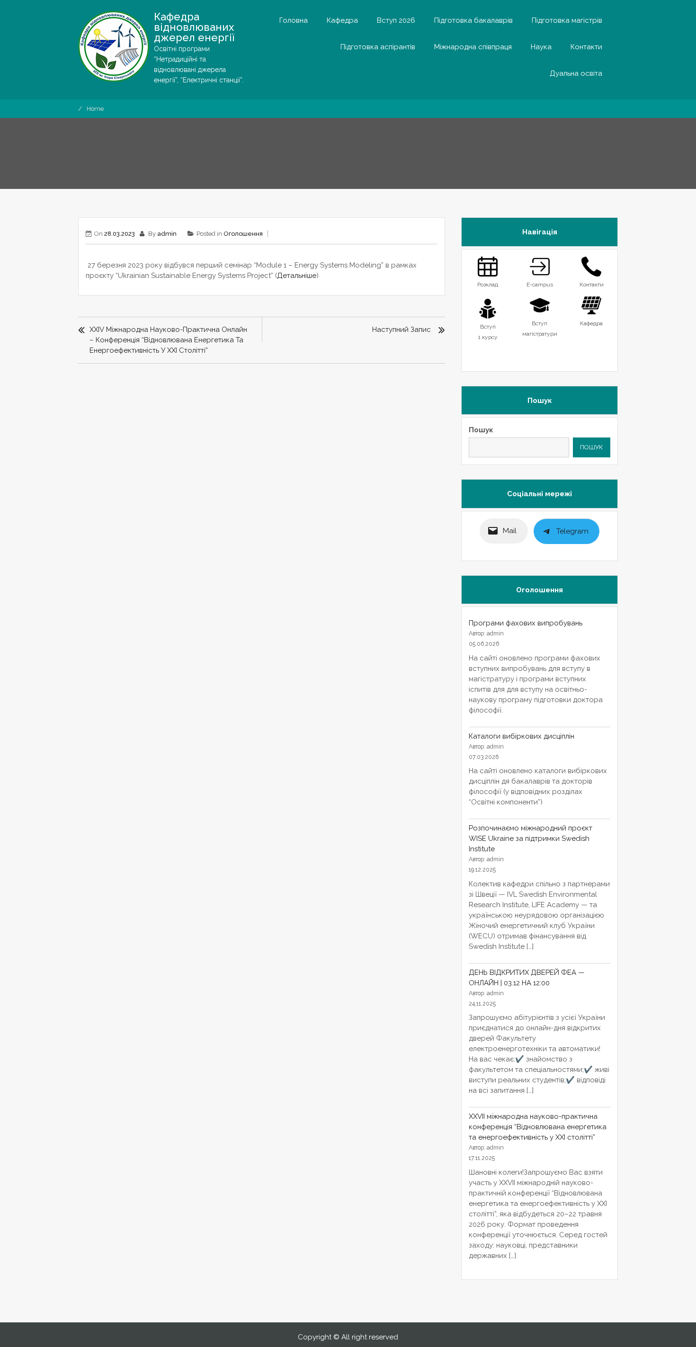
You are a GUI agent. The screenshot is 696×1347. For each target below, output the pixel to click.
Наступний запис (401, 329)
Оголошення (243, 233)
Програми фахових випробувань (525, 623)
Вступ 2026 (396, 20)
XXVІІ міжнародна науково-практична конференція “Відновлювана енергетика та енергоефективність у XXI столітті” (538, 1127)
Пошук (481, 430)
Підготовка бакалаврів (473, 20)
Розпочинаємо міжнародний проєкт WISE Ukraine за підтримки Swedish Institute (530, 838)
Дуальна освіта (576, 73)
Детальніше (296, 275)
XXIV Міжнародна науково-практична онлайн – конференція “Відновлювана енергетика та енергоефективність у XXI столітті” (168, 340)
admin (167, 233)
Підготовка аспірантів (377, 47)
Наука (541, 47)
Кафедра (342, 20)
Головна (293, 20)
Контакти (586, 47)
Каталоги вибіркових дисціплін (521, 736)
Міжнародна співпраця (473, 47)
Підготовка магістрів (567, 20)
